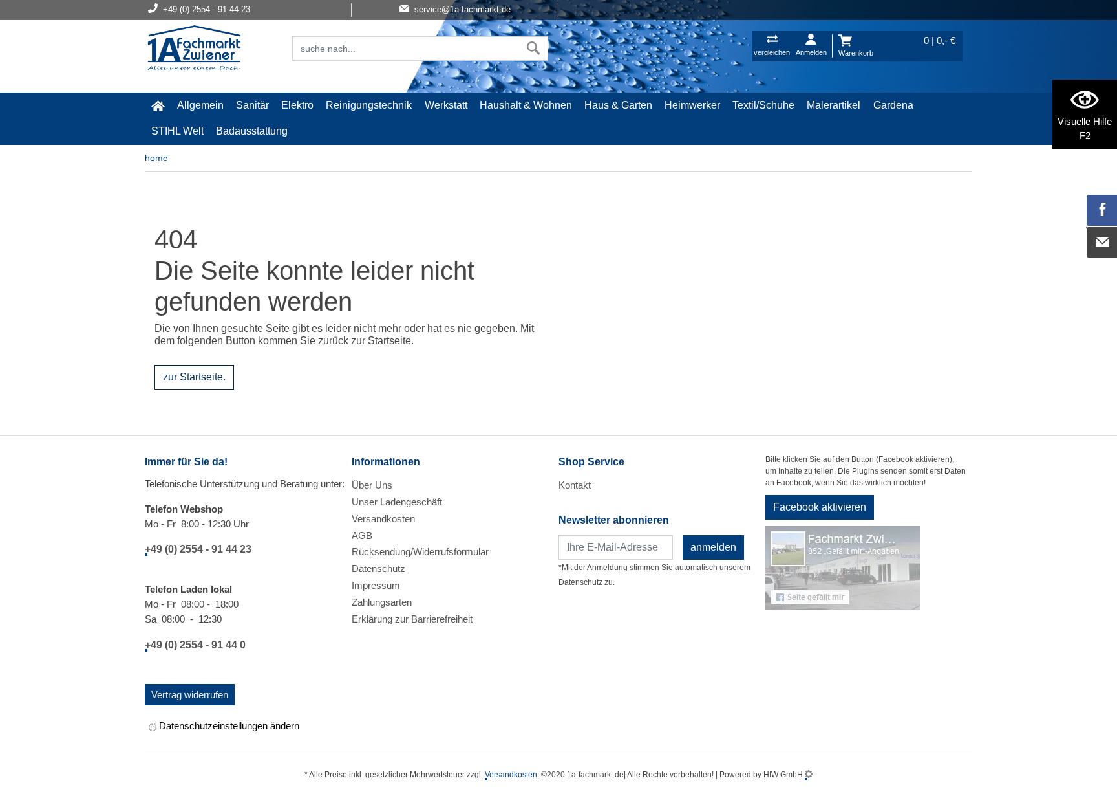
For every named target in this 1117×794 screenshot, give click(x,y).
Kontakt (574, 485)
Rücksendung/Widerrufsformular (420, 551)
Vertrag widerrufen (189, 694)
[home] (158, 105)
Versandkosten (383, 518)
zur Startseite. (194, 376)
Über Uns (372, 485)
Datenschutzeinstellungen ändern (227, 725)
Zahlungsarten (382, 602)
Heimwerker (692, 105)
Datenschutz (378, 568)
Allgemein (200, 105)
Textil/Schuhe (763, 105)
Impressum (376, 585)
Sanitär (252, 105)
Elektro (297, 105)
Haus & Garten (618, 105)
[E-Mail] (1102, 243)
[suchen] (533, 48)
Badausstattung (252, 131)
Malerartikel (833, 105)
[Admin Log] (809, 774)
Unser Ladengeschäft (397, 501)
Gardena (893, 105)
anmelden (713, 547)
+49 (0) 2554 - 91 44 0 (195, 644)
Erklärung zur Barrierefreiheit (412, 618)
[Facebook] (1102, 210)
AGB (362, 535)
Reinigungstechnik (369, 105)
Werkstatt (446, 105)
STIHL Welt (177, 131)
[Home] (194, 49)
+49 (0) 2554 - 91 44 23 (198, 549)
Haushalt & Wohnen (526, 105)
